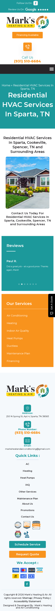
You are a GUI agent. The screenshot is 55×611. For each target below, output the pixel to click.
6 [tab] (33, 284)
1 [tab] (19, 284)
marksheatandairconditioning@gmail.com (27, 449)
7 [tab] (36, 284)
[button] (51, 69)
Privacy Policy (42, 598)
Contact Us (19, 213)
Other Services (27, 491)
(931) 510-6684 (27, 61)
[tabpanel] (27, 265)
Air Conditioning (17, 315)
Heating (12, 323)
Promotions (27, 510)
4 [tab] (27, 284)
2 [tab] (21, 284)
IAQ (27, 485)
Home (6, 85)
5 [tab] (30, 284)
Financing (13, 361)
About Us (27, 503)
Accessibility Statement (27, 601)
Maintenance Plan (18, 353)
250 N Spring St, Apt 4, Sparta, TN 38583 (27, 416)
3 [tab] (24, 284)
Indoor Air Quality (18, 330)
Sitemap (27, 598)
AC (27, 464)
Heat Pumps (15, 338)
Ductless (12, 345)
